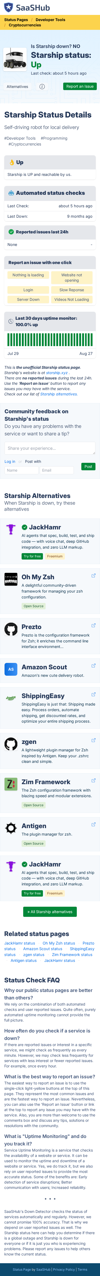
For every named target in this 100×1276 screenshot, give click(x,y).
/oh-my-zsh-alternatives (27, 571)
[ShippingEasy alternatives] (11, 698)
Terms (82, 1269)
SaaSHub (43, 1269)
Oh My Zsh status (59, 943)
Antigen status (24, 960)
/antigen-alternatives (23, 820)
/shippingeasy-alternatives (28, 690)
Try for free (32, 556)
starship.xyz (57, 372)
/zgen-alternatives (21, 736)
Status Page (22, 1269)
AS (11, 669)
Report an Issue (80, 86)
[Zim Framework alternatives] (11, 784)
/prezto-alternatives (22, 621)
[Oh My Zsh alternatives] (11, 579)
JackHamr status (19, 943)
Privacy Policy (64, 1269)
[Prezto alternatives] (11, 629)
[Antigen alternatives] (11, 828)
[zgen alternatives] (11, 744)
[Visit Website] (93, 575)
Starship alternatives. (59, 394)
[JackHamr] (11, 529)
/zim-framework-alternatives (30, 776)
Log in (10, 461)
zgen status (34, 954)
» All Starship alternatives (50, 911)
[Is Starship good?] (42, 87)
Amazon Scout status (42, 948)
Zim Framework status (72, 954)
